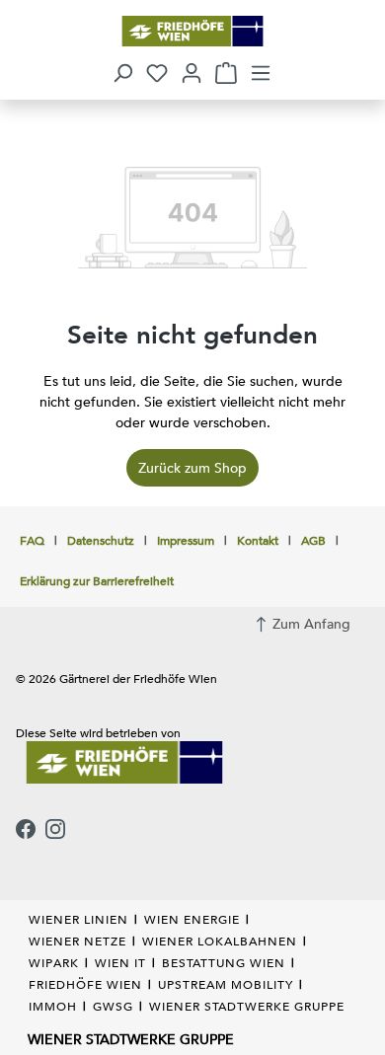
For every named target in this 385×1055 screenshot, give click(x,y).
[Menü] (260, 73)
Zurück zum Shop (192, 468)
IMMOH (53, 1006)
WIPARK (54, 962)
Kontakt (257, 540)
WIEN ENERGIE (192, 919)
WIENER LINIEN (78, 919)
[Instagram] (55, 831)
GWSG (113, 1006)
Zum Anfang (309, 624)
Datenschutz (100, 540)
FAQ (32, 540)
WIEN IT (120, 962)
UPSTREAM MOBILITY (225, 984)
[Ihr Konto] (191, 73)
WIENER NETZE (77, 940)
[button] (122, 73)
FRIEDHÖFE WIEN (85, 984)
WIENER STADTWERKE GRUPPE (247, 1006)
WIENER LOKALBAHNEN (219, 940)
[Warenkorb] (226, 73)
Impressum (185, 540)
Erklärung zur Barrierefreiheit (97, 580)
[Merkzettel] (157, 73)
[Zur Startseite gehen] (193, 31)
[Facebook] (26, 831)
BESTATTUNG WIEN (223, 962)
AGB (313, 540)
